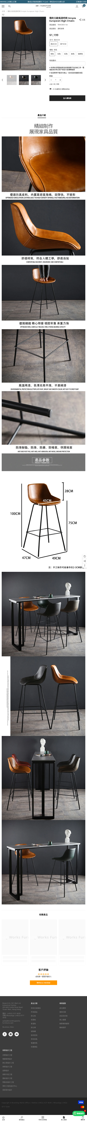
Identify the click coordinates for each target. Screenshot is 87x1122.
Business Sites (8, 1027)
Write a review (43, 982)
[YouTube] (16, 1034)
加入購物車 (67, 98)
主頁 (3, 11)
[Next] (45, 80)
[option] (24, 43)
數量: (51, 76)
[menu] (3, 6)
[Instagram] (10, 1034)
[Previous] (2, 80)
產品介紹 (42, 115)
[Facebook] (4, 1034)
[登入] (77, 6)
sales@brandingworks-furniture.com (11, 1022)
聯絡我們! (80, 1113)
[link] (15, 957)
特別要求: (52, 60)
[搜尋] (9, 6)
